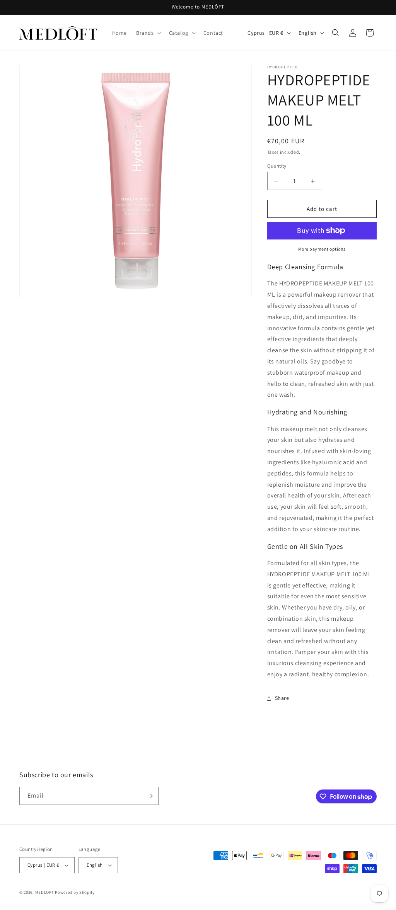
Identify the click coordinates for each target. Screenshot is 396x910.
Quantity (277, 166)
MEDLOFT (44, 892)
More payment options (322, 249)
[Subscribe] (149, 796)
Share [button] (282, 697)
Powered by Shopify (75, 892)
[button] (147, 33)
